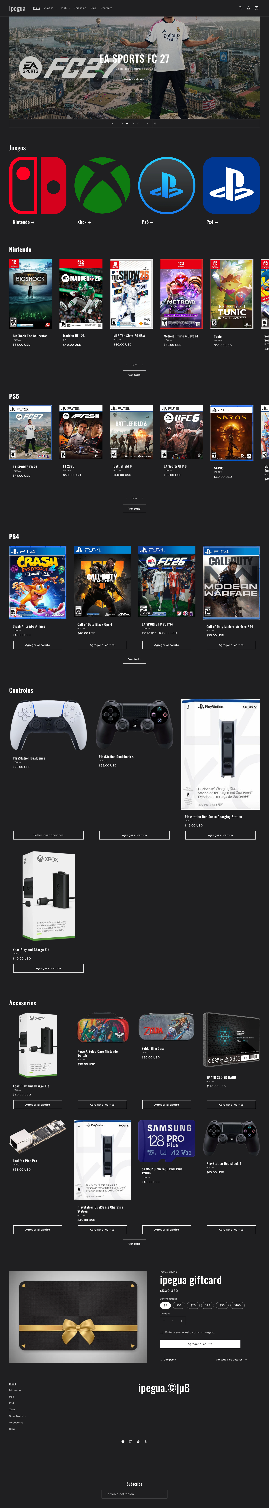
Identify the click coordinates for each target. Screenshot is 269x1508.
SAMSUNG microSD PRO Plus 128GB (162, 1171)
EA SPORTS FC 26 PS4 (157, 624)
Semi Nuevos (17, 1416)
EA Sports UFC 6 (175, 466)
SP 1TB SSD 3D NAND (221, 1077)
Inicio (12, 1383)
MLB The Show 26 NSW (129, 336)
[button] (50, 8)
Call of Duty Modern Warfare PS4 (229, 626)
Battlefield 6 (122, 466)
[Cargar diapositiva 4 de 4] (138, 123)
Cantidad (165, 1313)
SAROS (219, 468)
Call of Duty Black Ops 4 (94, 624)
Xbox (81, 222)
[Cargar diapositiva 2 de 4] (127, 123)
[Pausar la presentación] (156, 123)
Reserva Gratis (134, 79)
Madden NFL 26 (74, 336)
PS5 (11, 1396)
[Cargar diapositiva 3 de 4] (132, 123)
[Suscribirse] (163, 1494)
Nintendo (21, 222)
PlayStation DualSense (29, 758)
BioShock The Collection (30, 336)
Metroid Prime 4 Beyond (181, 336)
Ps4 (210, 222)
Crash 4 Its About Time (29, 626)
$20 (193, 1305)
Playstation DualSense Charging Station (213, 816)
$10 (178, 1305)
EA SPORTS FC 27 (25, 467)
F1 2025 (68, 466)
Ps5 (145, 222)
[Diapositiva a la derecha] (143, 365)
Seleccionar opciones (48, 835)
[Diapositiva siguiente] (147, 123)
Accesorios (16, 1422)
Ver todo (134, 375)
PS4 (11, 1403)
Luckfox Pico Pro (25, 1161)
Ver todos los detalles (229, 1359)
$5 (165, 1305)
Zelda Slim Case (153, 1048)
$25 (207, 1305)
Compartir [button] (170, 1359)
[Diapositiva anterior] (113, 123)
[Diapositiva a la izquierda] (126, 365)
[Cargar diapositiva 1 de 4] (121, 123)
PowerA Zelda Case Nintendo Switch (97, 1053)
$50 (222, 1305)
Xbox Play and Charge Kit (31, 950)
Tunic (218, 336)
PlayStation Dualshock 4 (116, 757)
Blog (12, 1429)
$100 (237, 1305)
